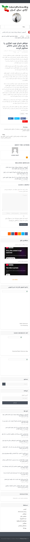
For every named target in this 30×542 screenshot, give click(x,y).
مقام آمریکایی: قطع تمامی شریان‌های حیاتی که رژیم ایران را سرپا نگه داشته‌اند (15, 441)
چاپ (18, 52)
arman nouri (25, 50)
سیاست (22, 113)
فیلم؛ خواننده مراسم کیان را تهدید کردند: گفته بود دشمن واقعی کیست (14, 137)
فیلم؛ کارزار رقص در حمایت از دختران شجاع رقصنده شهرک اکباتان (16, 130)
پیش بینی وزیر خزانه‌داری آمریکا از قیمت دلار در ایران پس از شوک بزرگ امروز (15, 173)
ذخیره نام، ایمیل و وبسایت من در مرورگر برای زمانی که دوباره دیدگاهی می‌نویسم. (16, 219)
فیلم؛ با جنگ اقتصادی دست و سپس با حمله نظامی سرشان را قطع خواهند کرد (15, 460)
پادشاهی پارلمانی (22, 526)
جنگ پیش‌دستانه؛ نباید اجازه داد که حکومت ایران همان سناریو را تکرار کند (16, 480)
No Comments (25, 52)
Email (15, 52)
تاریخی (24, 509)
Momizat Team (23, 539)
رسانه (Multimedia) (22, 512)
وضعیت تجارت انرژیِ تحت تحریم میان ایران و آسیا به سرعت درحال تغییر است (15, 473)
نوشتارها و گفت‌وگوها (21, 521)
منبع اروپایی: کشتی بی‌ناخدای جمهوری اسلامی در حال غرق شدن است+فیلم (15, 434)
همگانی (5, 50)
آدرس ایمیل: (25, 395)
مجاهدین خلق (23, 516)
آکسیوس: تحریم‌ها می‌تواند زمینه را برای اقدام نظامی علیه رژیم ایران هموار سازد (17, 168)
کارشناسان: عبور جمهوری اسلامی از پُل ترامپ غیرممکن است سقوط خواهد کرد (15, 467)
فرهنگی (24, 514)
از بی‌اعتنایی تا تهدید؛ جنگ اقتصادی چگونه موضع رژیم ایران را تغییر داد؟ (15, 454)
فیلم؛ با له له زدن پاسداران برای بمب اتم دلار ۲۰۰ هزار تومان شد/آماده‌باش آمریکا (15, 447)
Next (3, 135)
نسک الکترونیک (23, 519)
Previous (25, 127)
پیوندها (24, 528)
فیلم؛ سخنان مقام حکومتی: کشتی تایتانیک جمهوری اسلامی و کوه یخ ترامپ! (16, 486)
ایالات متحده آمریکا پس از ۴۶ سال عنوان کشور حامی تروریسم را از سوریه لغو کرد (15, 178)
